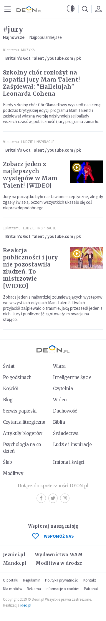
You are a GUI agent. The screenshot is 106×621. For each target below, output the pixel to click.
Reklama (34, 588)
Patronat (91, 588)
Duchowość (65, 411)
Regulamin (31, 580)
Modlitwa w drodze (59, 563)
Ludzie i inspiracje (37, 141)
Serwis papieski (20, 411)
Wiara (59, 366)
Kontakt (89, 580)
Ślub (7, 462)
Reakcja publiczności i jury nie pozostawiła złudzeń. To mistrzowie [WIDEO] (30, 268)
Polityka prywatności (62, 580)
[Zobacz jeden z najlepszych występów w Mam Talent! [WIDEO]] (86, 171)
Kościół (10, 388)
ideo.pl (25, 605)
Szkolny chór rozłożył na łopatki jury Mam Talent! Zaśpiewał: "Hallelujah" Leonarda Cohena (41, 83)
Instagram (64, 498)
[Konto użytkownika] (98, 9)
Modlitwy (13, 473)
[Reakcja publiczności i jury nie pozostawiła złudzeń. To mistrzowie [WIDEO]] (86, 258)
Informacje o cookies (62, 588)
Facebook (41, 498)
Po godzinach (17, 377)
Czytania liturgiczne (24, 422)
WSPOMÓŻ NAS (59, 536)
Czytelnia (63, 388)
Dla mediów (12, 588)
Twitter (53, 498)
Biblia (59, 422)
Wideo (60, 400)
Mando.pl (14, 563)
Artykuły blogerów (22, 433)
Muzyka (28, 49)
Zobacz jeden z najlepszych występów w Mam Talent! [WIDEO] (30, 174)
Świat (9, 366)
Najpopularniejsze (45, 37)
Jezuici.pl (14, 554)
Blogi (8, 400)
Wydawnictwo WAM (59, 554)
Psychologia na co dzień (22, 448)
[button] (70, 9)
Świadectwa (66, 433)
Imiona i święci (69, 462)
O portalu (10, 580)
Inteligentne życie (72, 377)
